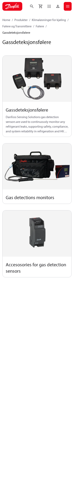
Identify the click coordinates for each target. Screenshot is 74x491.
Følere (40, 26)
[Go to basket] (40, 6)
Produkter (21, 20)
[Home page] (12, 6)
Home (6, 20)
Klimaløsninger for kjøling (49, 20)
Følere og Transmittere (17, 26)
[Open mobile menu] (68, 6)
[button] (49, 6)
